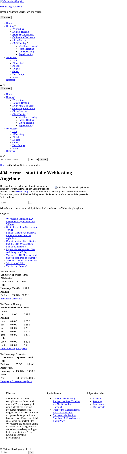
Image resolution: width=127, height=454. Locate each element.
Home (9, 23)
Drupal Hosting (26, 51)
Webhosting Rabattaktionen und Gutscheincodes (66, 411)
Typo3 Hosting (26, 54)
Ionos (15, 77)
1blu (14, 60)
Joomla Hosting (26, 48)
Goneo (15, 71)
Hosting (10, 26)
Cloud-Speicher (20, 40)
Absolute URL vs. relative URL (21, 260)
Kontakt (97, 398)
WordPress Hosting (28, 46)
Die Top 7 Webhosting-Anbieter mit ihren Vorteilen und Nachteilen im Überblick (66, 402)
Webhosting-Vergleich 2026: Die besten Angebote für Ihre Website (20, 221)
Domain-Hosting (20, 31)
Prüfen (43, 159)
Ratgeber (10, 79)
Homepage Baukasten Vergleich (16, 381)
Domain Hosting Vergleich (13, 348)
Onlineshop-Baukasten (23, 37)
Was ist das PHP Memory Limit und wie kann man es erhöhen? (21, 256)
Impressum (98, 404)
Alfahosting (18, 63)
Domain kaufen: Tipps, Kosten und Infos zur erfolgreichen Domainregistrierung (21, 244)
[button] (2, 85)
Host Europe (18, 74)
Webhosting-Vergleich (11, 6)
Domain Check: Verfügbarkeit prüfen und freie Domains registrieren (21, 235)
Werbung (97, 401)
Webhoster (11, 57)
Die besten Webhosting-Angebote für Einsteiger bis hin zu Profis (66, 418)
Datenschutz (99, 407)
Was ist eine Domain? (16, 266)
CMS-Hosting (19, 43)
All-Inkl (16, 66)
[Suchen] (30, 203)
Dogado (16, 68)
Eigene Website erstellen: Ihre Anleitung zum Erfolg (20, 251)
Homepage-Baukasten (23, 34)
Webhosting (18, 29)
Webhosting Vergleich (11, 298)
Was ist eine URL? (15, 263)
